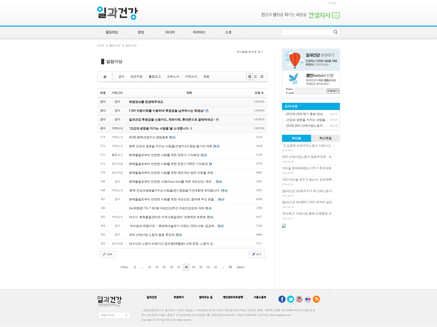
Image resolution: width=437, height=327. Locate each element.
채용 (206, 76)
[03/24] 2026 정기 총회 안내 (305, 114)
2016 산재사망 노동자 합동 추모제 (152, 235)
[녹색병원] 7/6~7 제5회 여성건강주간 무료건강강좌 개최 (167, 208)
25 (164, 267)
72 (230, 267)
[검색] (336, 32)
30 (200, 267)
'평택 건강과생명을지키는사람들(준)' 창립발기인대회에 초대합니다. (175, 190)
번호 (103, 92)
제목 (189, 92)
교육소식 (173, 76)
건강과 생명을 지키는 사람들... (307, 119)
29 (193, 267)
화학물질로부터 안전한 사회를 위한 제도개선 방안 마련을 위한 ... (172, 173)
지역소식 (191, 76)
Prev (124, 267)
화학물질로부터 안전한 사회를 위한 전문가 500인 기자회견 (169, 164)
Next (240, 267)
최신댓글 (325, 138)
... (142, 267)
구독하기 (333, 91)
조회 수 (259, 92)
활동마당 (112, 32)
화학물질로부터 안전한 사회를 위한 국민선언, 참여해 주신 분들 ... (173, 199)
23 (149, 267)
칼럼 (141, 32)
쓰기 (258, 254)
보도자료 (136, 76)
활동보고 (155, 76)
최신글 (296, 138)
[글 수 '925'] (106, 77)
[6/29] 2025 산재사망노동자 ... (306, 125)
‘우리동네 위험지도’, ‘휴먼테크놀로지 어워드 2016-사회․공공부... (173, 226)
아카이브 (199, 32)
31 (208, 267)
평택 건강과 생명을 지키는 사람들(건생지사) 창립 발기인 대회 (171, 146)
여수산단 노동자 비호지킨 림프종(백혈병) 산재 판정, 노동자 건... (172, 243)
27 (178, 267)
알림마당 (131, 45)
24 (156, 267)
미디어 (169, 32)
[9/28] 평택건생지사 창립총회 (149, 137)
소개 (228, 32)
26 (171, 267)
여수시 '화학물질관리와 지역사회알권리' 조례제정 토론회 (168, 217)
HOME (101, 45)
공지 (121, 76)
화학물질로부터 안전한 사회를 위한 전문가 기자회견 (164, 155)
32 (215, 267)
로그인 (332, 3)
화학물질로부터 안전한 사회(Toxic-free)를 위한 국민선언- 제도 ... (172, 181)
